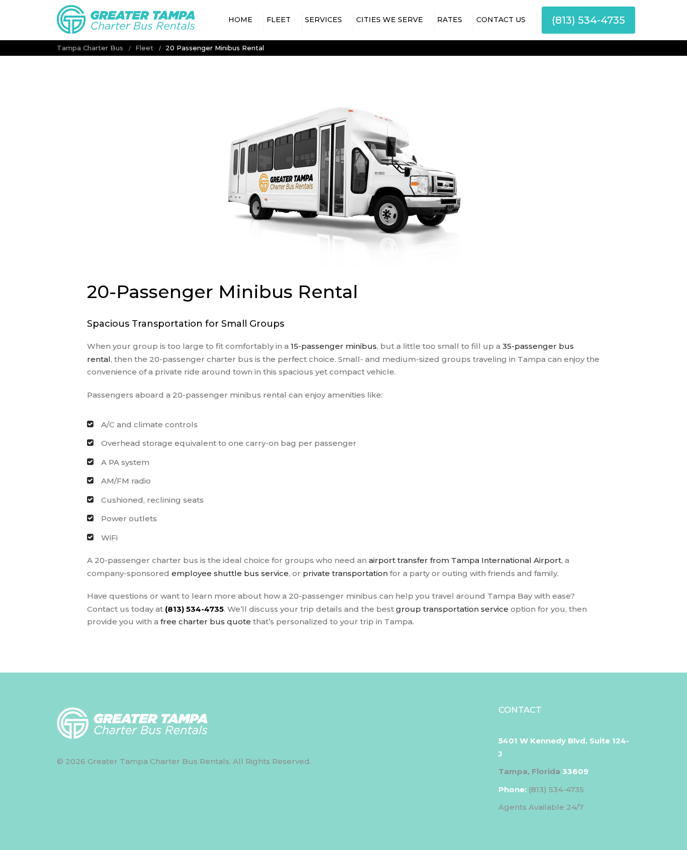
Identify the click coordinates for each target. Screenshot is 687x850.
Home (240, 19)
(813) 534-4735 (588, 20)
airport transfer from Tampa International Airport (465, 560)
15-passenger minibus (334, 346)
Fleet (279, 19)
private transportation (345, 573)
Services (323, 19)
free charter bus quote (205, 621)
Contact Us (501, 19)
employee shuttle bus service (230, 573)
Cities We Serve (389, 19)
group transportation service (452, 609)
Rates (449, 19)
